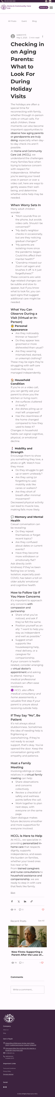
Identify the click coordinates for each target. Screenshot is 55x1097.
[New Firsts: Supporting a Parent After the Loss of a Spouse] (27, 936)
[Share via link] (31, 901)
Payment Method (8, 1074)
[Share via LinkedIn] (25, 901)
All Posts (12, 21)
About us (5, 1029)
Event (24, 21)
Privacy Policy (7, 1071)
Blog (34, 21)
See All (41, 920)
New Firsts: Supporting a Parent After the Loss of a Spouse (26, 953)
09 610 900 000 (9, 1)
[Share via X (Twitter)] (18, 901)
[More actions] (42, 36)
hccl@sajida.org (9, 1053)
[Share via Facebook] (12, 901)
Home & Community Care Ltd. (19, 7)
